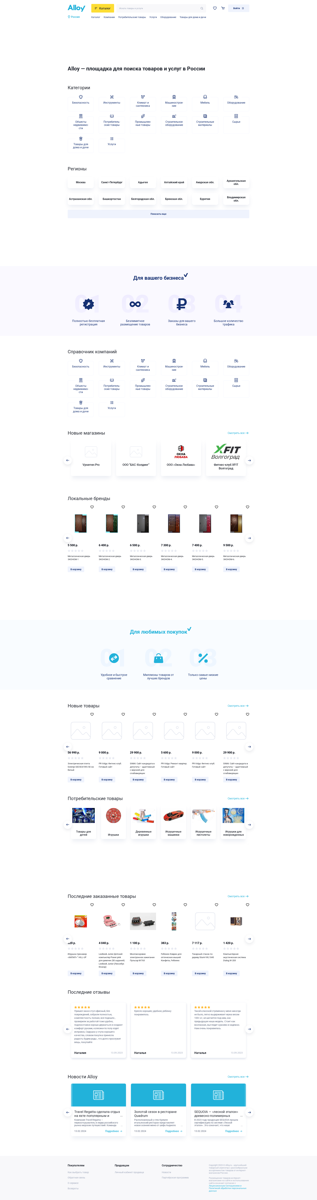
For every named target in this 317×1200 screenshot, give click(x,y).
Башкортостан (112, 199)
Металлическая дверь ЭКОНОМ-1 (79, 558)
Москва (81, 182)
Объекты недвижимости (80, 125)
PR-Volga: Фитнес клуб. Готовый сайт (110, 765)
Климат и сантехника (143, 104)
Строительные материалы (205, 123)
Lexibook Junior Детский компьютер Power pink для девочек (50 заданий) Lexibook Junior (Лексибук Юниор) (112, 960)
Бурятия (205, 199)
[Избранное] (215, 8)
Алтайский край (174, 182)
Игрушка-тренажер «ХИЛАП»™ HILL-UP (77, 956)
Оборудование (168, 17)
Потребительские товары (132, 17)
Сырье (236, 121)
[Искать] (202, 8)
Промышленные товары (143, 123)
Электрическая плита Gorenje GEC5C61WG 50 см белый (81, 766)
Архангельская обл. (236, 182)
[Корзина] (223, 8)
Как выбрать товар (78, 1172)
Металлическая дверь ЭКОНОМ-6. (234, 558)
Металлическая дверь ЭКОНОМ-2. (110, 558)
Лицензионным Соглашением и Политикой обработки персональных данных (227, 1188)
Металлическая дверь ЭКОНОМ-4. (172, 558)
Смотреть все (236, 433)
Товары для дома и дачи (193, 17)
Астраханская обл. (80, 199)
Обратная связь (76, 1177)
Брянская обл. (174, 199)
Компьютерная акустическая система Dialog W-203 (234, 957)
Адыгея (143, 182)
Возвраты (73, 1188)
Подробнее (112, 1131)
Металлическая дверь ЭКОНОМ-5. (203, 558)
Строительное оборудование (174, 123)
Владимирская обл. (236, 199)
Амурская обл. (205, 182)
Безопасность (80, 102)
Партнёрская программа (175, 1177)
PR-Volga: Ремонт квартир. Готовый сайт (174, 765)
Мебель (205, 102)
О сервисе (73, 1183)
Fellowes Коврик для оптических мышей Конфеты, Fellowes (171, 957)
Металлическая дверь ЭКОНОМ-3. (141, 558)
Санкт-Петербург (112, 182)
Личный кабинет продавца (129, 1172)
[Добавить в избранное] (92, 507)
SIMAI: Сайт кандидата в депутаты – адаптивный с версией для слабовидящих (142, 768)
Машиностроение (174, 104)
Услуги (153, 17)
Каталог (95, 17)
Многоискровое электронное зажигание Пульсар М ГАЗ (142, 957)
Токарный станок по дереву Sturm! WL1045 (203, 956)
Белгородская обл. (143, 199)
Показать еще (158, 214)
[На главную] (78, 8)
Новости (166, 1172)
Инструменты (111, 102)
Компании (109, 17)
